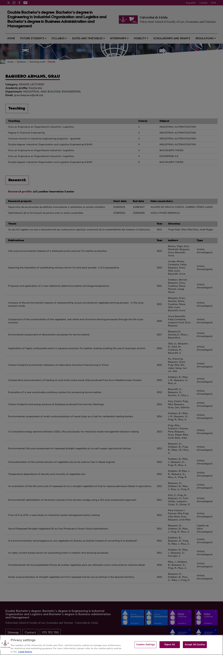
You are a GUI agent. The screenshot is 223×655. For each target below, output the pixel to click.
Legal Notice (25, 651)
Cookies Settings (145, 644)
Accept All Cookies (195, 644)
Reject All (169, 644)
